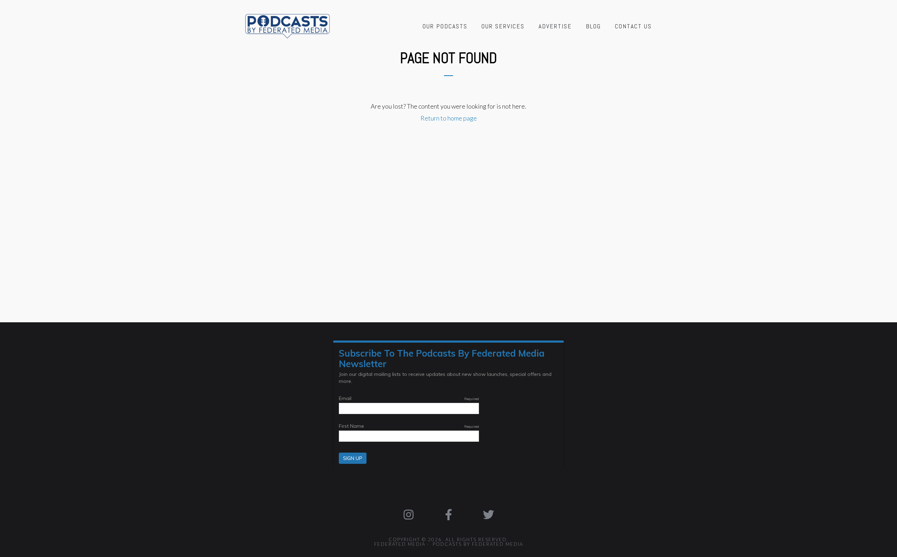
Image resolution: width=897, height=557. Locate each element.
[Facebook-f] (448, 514)
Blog (593, 26)
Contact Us (633, 26)
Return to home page (448, 118)
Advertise (555, 26)
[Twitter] (488, 514)
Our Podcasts (445, 26)
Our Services (503, 26)
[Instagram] (409, 514)
